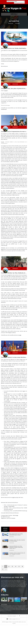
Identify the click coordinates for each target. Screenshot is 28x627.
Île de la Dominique (5, 105)
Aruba (2, 63)
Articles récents (5, 529)
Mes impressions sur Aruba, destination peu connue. (16, 534)
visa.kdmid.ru (11, 404)
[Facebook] (19, 615)
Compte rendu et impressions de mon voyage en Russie (17, 553)
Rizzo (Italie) (14, 607)
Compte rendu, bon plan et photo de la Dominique (17, 540)
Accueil (11, 23)
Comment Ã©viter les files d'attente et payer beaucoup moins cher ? (16, 547)
